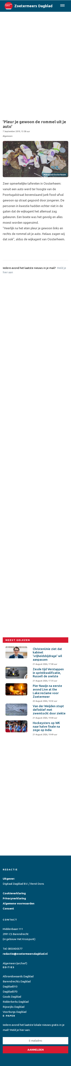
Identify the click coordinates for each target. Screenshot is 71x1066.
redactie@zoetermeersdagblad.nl (25, 953)
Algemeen (9, 963)
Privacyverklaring (14, 898)
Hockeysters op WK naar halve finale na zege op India (46, 726)
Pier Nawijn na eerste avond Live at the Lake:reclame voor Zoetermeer (47, 691)
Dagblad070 (10, 991)
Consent (8, 908)
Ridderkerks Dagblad (16, 1001)
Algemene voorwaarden (18, 903)
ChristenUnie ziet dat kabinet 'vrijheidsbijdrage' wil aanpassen (47, 654)
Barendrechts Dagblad (17, 981)
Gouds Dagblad (12, 996)
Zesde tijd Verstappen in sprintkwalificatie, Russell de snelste (48, 673)
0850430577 (15, 948)
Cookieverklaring (14, 893)
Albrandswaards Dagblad (18, 976)
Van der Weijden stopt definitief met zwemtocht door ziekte (49, 709)
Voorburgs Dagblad (14, 1011)
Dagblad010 (10, 986)
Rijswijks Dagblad (13, 1006)
